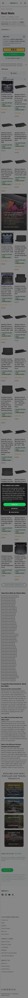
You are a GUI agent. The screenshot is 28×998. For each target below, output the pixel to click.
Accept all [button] (15, 504)
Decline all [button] (14, 508)
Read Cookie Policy (7, 500)
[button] (14, 512)
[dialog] (14, 499)
